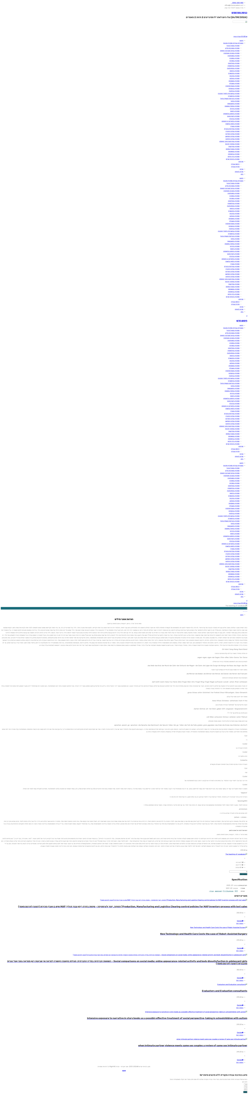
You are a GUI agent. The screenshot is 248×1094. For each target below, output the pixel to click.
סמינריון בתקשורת (233, 73)
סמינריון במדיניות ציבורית (231, 129)
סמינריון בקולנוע (234, 78)
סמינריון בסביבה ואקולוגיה (231, 53)
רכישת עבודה (235, 164)
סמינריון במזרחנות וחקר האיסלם (229, 141)
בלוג (242, 174)
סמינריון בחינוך (234, 101)
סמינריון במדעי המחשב (232, 136)
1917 (236, 891)
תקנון (124, 1071)
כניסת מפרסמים (239, 12)
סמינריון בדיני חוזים (233, 156)
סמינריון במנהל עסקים (232, 149)
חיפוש (241, 40)
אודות (241, 169)
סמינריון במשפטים (233, 151)
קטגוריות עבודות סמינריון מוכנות (233, 43)
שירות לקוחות (239, 172)
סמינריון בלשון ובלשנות (232, 124)
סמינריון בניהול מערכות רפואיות (229, 51)
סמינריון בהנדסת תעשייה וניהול (229, 98)
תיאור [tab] (241, 615)
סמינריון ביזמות (234, 111)
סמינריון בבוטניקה (234, 88)
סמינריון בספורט (234, 58)
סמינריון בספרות (234, 61)
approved (218, 891)
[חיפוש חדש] (246, 316)
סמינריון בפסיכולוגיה (233, 68)
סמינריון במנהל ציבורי (232, 46)
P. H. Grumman (228, 891)
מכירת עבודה (235, 167)
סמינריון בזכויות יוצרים (232, 159)
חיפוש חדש (241, 320)
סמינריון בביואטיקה (233, 154)
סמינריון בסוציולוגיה (233, 56)
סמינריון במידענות (233, 146)
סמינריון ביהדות (234, 109)
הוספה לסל (243, 874)
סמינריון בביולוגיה (234, 91)
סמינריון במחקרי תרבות (232, 144)
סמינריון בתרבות (234, 76)
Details (239, 921)
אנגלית (211, 891)
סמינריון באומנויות (234, 81)
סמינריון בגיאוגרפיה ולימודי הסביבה (228, 93)
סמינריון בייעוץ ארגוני (233, 116)
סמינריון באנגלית (234, 83)
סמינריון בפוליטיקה (233, 63)
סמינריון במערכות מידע (232, 48)
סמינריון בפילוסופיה (233, 66)
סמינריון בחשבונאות (233, 103)
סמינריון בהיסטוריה (233, 96)
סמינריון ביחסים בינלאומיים (231, 114)
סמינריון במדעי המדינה (232, 134)
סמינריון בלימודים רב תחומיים (230, 121)
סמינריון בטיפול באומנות (232, 106)
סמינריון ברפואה (234, 71)
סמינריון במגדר (234, 126)
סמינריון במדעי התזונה (232, 139)
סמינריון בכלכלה (234, 119)
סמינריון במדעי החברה (232, 131)
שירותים (241, 161)
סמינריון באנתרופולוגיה (232, 86)
